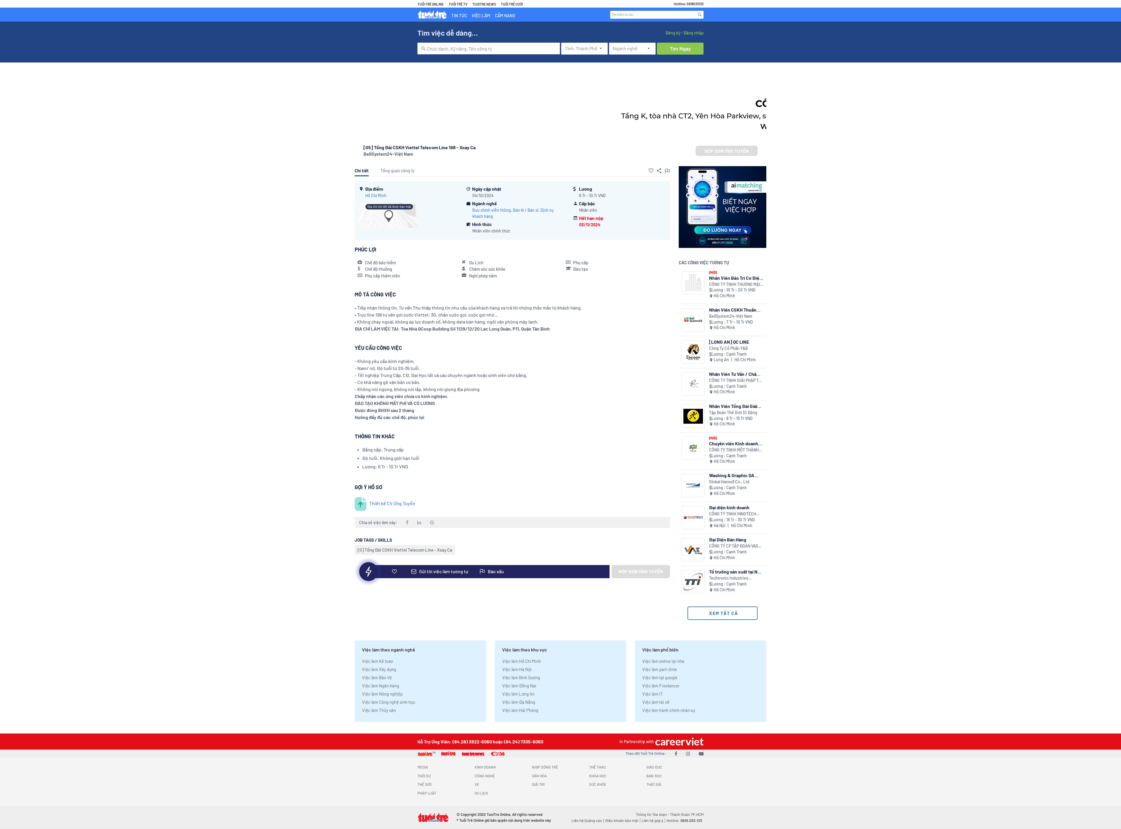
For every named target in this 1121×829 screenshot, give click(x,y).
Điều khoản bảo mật (621, 820)
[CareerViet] (679, 741)
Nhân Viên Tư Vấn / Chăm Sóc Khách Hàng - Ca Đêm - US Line (735, 374)
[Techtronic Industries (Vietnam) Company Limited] (693, 582)
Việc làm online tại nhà (663, 661)
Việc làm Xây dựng (379, 669)
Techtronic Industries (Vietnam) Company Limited (734, 578)
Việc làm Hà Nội (517, 669)
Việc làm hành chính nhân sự (668, 710)
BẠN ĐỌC (654, 776)
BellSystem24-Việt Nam (388, 154)
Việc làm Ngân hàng (380, 685)
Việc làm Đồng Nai (519, 685)
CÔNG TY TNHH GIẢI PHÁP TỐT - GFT (736, 380)
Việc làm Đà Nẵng (518, 702)
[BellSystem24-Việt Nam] (693, 320)
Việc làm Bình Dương (521, 677)
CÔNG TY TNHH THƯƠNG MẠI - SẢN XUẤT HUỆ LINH (736, 284)
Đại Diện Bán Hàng (727, 539)
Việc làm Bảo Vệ (377, 677)
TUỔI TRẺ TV (458, 4)
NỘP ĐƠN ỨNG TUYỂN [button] (726, 151)
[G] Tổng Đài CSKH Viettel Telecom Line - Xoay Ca (405, 549)
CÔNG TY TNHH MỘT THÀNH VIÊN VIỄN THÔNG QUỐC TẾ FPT (734, 450)
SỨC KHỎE (597, 784)
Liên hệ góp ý (652, 820)
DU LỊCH (481, 793)
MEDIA (422, 767)
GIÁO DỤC (654, 767)
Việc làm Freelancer (661, 685)
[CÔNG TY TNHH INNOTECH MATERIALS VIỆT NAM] (693, 517)
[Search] (700, 15)
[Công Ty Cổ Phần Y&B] (693, 352)
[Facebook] (676, 753)
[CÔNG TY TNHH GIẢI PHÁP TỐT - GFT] (693, 384)
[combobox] (488, 48)
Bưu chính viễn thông (491, 210)
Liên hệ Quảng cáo (587, 820)
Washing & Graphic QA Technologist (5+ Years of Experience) (735, 475)
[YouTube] (701, 753)
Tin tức (459, 15)
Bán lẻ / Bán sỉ (525, 210)
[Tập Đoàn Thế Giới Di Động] (693, 416)
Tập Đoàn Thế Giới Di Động (733, 412)
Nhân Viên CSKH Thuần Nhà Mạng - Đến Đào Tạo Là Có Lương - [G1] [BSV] (735, 309)
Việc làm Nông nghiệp (382, 693)
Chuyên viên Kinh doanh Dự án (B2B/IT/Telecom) (734, 443)
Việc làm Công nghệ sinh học (388, 702)
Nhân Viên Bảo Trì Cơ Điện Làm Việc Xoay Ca (735, 278)
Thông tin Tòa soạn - (653, 814)
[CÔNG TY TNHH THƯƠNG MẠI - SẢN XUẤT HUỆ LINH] (693, 283)
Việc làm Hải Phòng (520, 710)
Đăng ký (672, 32)
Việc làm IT (652, 693)
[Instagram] (688, 753)
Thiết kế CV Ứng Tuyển (392, 503)
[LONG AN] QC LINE (729, 342)
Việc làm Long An (518, 693)
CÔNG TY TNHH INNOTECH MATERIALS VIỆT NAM (732, 514)
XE (477, 784)
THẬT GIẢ (653, 784)
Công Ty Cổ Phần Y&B (728, 348)
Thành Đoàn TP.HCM (687, 814)
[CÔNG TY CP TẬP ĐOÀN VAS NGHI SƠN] (693, 549)
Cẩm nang (505, 15)
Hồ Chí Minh (376, 195)
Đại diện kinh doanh (729, 507)
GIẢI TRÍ (538, 784)
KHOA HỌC (597, 776)
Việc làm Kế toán (377, 661)
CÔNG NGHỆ (485, 776)
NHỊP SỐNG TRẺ (545, 767)
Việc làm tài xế (655, 702)
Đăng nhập (693, 32)
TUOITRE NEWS (484, 4)
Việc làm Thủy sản (379, 710)
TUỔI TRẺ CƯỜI (512, 4)
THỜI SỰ (424, 776)
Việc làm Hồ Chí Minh (521, 661)
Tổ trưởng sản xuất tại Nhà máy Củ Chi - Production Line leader (736, 571)
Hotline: (684, 820)
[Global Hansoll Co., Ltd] (693, 485)
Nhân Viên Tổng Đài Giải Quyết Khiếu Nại (733, 406)
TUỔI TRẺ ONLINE (430, 4)
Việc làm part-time (659, 669)
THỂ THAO (597, 767)
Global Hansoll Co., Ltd (729, 481)
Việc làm (481, 15)
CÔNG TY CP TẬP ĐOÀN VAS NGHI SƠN (733, 546)
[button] (651, 170)
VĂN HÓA (539, 776)
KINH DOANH (485, 767)
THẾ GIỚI (424, 784)
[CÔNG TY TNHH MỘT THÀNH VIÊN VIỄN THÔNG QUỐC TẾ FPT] (693, 448)
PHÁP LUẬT (426, 793)
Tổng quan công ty (397, 170)
